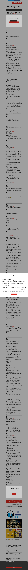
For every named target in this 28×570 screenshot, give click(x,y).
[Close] (27, 274)
